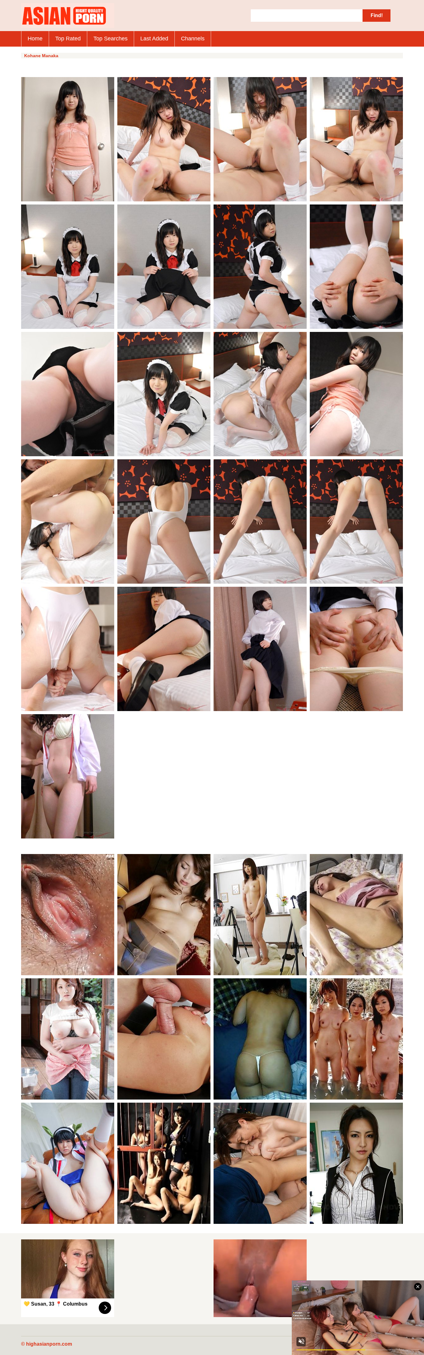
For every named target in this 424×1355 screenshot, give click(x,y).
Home (35, 38)
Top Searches (110, 38)
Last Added (154, 38)
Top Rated (68, 38)
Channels (193, 38)
